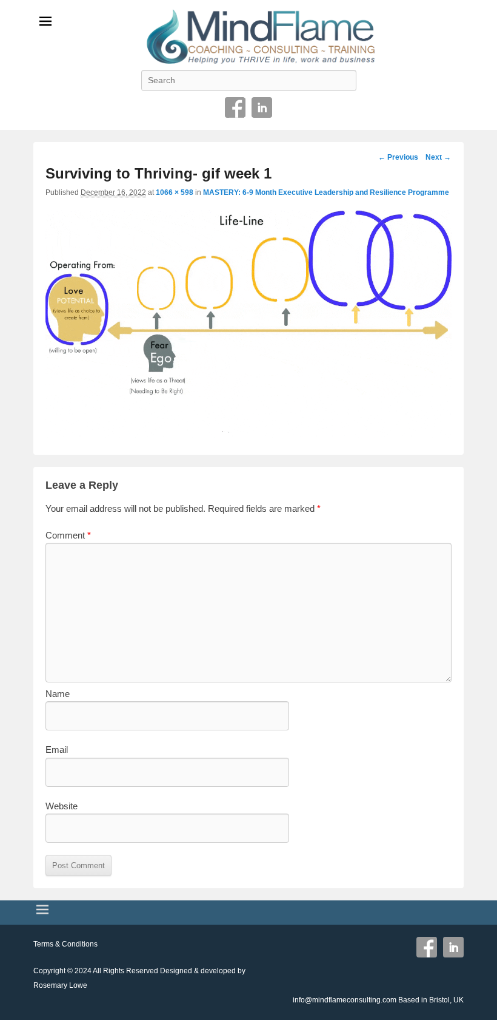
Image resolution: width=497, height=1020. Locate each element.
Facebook (235, 107)
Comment (68, 535)
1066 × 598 (174, 192)
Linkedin (262, 107)
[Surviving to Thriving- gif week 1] (248, 435)
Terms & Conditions (65, 944)
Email (56, 749)
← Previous (398, 157)
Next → (438, 157)
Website (61, 806)
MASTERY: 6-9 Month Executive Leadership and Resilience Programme (326, 192)
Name (57, 693)
